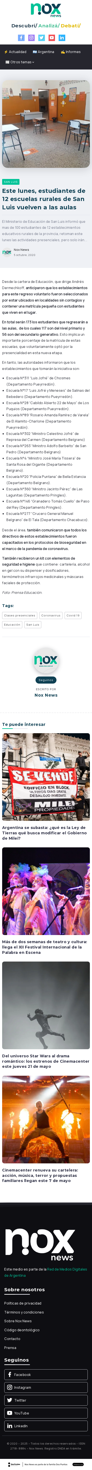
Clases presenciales (19, 615)
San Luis (32, 624)
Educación (12, 624)
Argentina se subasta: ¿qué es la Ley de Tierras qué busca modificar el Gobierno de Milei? (44, 832)
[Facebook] (21, 37)
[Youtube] (51, 37)
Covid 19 (73, 615)
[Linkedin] (62, 37)
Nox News (21, 250)
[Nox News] (46, 9)
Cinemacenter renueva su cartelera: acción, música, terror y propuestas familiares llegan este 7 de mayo (40, 1175)
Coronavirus (51, 615)
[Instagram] (31, 37)
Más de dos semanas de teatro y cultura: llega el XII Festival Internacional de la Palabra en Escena (44, 947)
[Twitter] (41, 37)
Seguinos (46, 680)
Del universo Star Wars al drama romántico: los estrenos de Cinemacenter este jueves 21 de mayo (46, 1061)
